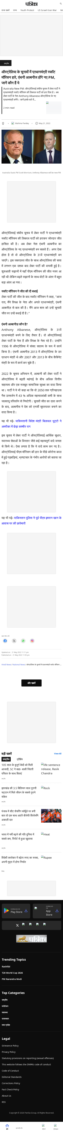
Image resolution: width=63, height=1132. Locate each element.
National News (19, 664)
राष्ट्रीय (6, 63)
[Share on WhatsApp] (23, 640)
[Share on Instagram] (32, 640)
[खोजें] (61, 3)
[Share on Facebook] (5, 640)
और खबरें (31, 683)
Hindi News (6, 664)
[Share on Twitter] (14, 640)
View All (57, 753)
